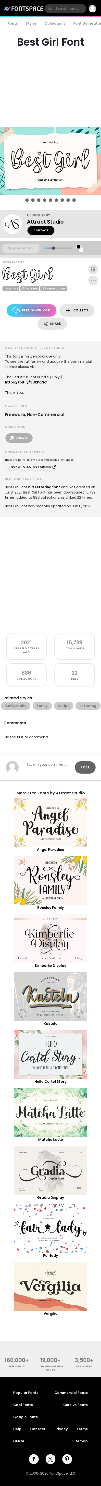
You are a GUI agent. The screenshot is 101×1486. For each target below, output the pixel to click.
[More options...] (93, 280)
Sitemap (80, 1441)
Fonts (13, 23)
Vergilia (51, 1313)
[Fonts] (23, 8)
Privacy (61, 1429)
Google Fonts (25, 1416)
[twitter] (50, 1459)
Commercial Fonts (71, 1392)
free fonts (17, 1366)
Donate (21, 438)
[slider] (53, 248)
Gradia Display (50, 1197)
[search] (65, 8)
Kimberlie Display (50, 965)
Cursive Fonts (75, 1404)
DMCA (18, 1441)
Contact (41, 230)
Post (85, 767)
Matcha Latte (50, 1139)
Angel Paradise (50, 849)
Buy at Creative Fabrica (31, 467)
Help (17, 1429)
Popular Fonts (25, 1392)
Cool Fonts (23, 1404)
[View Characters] (93, 269)
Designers (84, 1366)
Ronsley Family (50, 907)
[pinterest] (67, 1459)
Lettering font (47, 487)
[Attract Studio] (14, 224)
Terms (82, 1429)
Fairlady (50, 1255)
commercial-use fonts (50, 1368)
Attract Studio (45, 221)
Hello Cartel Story (50, 1081)
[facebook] (34, 1459)
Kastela (51, 1023)
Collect (80, 310)
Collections (55, 23)
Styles (31, 23)
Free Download (36, 310)
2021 (26, 642)
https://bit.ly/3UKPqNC (26, 382)
